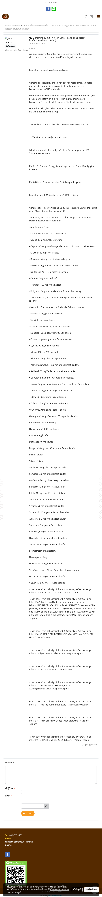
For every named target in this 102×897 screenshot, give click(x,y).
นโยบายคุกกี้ (16, 892)
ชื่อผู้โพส (10, 788)
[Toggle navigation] (98, 17)
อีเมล (8, 795)
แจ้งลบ (32, 48)
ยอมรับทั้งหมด (91, 889)
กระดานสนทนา (12, 25)
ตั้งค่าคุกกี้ (77, 889)
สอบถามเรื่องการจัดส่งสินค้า (35, 25)
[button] (85, 16)
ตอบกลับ (29, 813)
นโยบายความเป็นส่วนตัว (59, 889)
